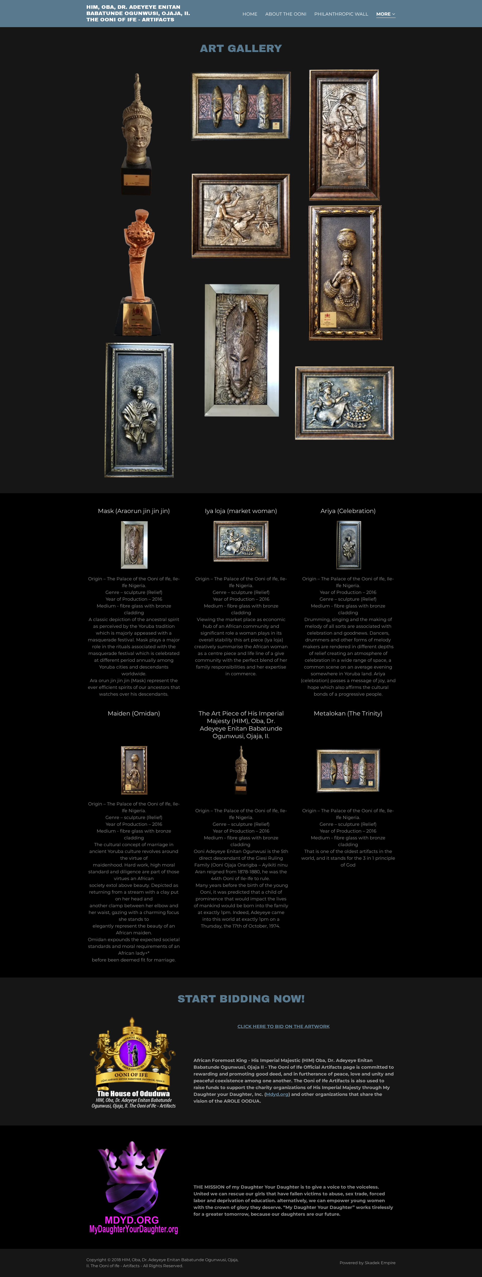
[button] (386, 14)
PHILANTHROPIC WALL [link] (341, 14)
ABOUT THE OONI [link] (285, 14)
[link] (140, 20)
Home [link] (250, 14)
